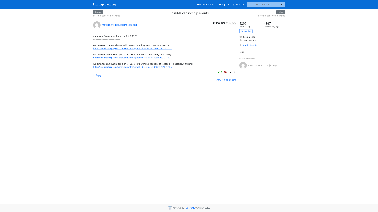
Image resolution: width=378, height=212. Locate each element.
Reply (98, 75)
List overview (246, 31)
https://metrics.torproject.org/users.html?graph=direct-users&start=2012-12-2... (132, 48)
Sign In (225, 4)
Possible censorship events (106, 15)
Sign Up (239, 4)
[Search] (282, 4)
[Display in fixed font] (230, 72)
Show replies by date (226, 79)
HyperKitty (190, 207)
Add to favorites (250, 45)
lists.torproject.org (104, 4)
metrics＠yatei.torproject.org (119, 24)
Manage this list (207, 4)
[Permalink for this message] (234, 72)
